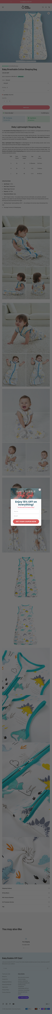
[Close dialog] (40, 490)
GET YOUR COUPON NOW (26, 521)
